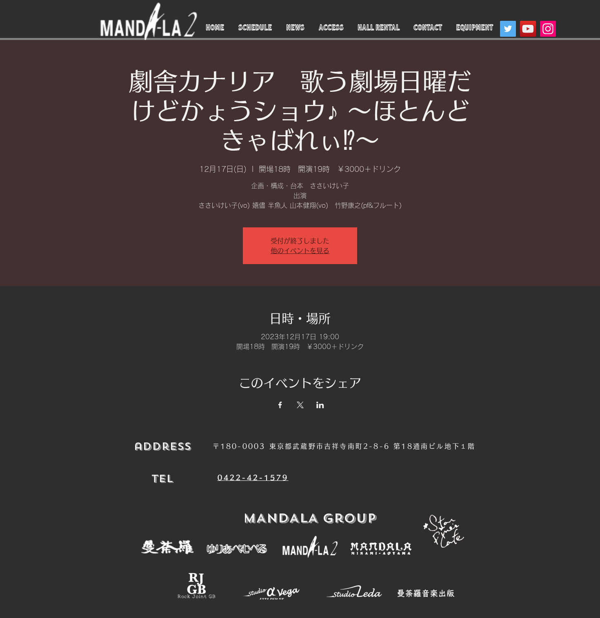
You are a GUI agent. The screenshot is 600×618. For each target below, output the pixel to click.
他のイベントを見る (300, 250)
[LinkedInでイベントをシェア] (320, 405)
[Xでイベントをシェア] (300, 405)
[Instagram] (548, 29)
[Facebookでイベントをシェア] (280, 405)
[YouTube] (528, 29)
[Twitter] (508, 29)
